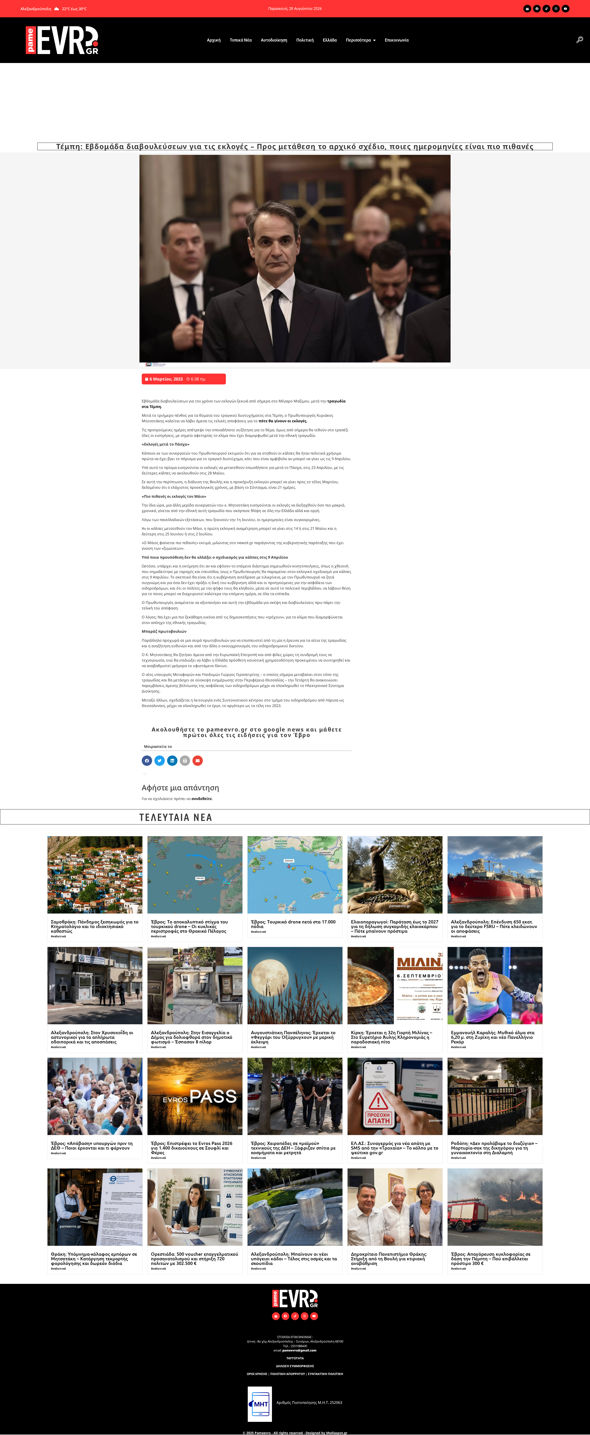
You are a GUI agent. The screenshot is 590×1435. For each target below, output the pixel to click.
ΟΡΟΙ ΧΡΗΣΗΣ (257, 1374)
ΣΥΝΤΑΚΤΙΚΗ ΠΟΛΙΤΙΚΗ (325, 1374)
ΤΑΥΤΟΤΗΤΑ (295, 1358)
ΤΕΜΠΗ (235, 773)
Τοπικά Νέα (241, 40)
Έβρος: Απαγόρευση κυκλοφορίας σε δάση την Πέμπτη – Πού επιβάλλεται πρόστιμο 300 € (491, 1258)
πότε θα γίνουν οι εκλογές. (283, 420)
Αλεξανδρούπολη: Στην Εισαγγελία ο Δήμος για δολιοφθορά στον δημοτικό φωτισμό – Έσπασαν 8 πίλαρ (191, 1037)
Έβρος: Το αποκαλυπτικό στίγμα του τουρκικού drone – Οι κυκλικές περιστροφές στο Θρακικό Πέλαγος (189, 926)
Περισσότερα (358, 40)
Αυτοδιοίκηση (274, 40)
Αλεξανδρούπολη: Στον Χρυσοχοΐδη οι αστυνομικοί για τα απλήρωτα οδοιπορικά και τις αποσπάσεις (92, 1037)
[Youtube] (565, 9)
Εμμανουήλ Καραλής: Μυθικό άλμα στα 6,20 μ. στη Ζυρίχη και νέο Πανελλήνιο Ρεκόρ (492, 1037)
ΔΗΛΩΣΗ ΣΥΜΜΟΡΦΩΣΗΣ (295, 1366)
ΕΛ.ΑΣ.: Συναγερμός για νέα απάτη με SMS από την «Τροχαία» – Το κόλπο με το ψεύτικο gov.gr (394, 1147)
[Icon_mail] (527, 9)
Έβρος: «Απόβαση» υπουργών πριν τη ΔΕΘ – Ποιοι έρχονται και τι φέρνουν (92, 1145)
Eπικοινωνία (397, 40)
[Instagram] (556, 9)
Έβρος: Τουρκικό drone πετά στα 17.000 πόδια (293, 924)
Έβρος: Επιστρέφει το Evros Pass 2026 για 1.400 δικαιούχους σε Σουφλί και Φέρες (191, 1147)
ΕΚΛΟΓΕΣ (156, 773)
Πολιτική (305, 40)
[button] (579, 40)
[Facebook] (537, 9)
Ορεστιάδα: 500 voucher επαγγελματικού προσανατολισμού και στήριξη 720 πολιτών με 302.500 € (194, 1258)
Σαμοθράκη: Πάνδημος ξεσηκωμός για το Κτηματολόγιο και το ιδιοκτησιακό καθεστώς (95, 926)
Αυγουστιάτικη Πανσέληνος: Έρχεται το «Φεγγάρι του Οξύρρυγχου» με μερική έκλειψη (293, 1037)
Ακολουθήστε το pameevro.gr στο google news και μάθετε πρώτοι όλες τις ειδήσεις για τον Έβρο (247, 732)
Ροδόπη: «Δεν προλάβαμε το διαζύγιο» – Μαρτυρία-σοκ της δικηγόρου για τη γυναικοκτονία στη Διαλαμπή (494, 1147)
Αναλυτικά (58, 936)
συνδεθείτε (202, 798)
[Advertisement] (295, 97)
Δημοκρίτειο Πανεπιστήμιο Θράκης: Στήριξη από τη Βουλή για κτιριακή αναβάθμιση (389, 1258)
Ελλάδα (330, 40)
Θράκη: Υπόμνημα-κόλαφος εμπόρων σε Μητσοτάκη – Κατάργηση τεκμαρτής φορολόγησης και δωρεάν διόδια (94, 1258)
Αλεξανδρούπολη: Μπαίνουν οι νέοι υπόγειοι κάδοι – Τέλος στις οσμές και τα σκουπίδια (294, 1258)
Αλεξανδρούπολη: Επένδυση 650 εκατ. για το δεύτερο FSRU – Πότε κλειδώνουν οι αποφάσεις (494, 926)
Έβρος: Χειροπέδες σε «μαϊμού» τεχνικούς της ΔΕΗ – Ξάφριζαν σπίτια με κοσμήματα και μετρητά (293, 1147)
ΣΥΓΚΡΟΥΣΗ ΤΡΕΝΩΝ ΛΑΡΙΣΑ (197, 773)
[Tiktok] (546, 9)
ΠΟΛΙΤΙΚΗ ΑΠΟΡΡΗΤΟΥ (287, 1374)
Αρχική (214, 40)
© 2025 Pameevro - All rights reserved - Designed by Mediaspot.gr (295, 1433)
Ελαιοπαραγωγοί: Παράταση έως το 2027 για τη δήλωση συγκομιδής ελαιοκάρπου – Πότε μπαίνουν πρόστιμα (394, 926)
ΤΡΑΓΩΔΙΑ (255, 773)
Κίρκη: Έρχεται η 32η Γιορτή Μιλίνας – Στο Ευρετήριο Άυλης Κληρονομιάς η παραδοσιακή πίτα (391, 1037)
